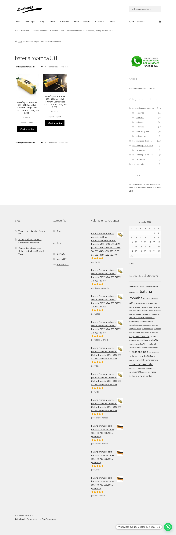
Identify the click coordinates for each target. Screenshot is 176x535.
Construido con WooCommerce (41, 519)
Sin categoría (138, 164)
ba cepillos (150, 286)
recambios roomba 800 (138, 368)
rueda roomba (144, 376)
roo (148, 368)
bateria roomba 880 (155, 311)
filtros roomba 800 (141, 356)
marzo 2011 (62, 259)
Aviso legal (29, 21)
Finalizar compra (82, 21)
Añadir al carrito (27, 129)
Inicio (17, 21)
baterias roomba (137, 317)
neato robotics (148, 188)
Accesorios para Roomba (143, 108)
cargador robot (147, 329)
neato (139, 188)
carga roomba (141, 332)
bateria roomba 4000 (137, 314)
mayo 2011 (62, 253)
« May (131, 263)
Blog (41, 21)
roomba (153, 368)
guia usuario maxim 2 (137, 184)
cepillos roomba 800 (149, 340)
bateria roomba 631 (142, 311)
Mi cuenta (99, 21)
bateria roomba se (152, 314)
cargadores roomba (150, 325)
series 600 (140, 122)
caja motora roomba (144, 321)
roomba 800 (135, 371)
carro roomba (152, 332)
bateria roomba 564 (135, 307)
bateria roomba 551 (151, 303)
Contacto (64, 21)
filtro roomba (148, 344)
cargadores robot (135, 325)
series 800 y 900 (142, 131)
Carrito (52, 21)
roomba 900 (145, 372)
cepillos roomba (139, 336)
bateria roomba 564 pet (148, 307)
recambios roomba (141, 364)
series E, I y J (141, 136)
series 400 (140, 113)
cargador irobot (135, 329)
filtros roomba (138, 352)
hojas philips (140, 360)
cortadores (140, 150)
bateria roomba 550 (139, 303)
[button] (168, 527)
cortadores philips (136, 344)
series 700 (140, 127)
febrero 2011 (62, 264)
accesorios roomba (137, 286)
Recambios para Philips (142, 155)
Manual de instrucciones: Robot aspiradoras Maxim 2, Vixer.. (31, 250)
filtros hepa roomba (150, 347)
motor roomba (152, 360)
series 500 (140, 117)
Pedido (112, 21)
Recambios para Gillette (142, 145)
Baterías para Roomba (142, 141)
